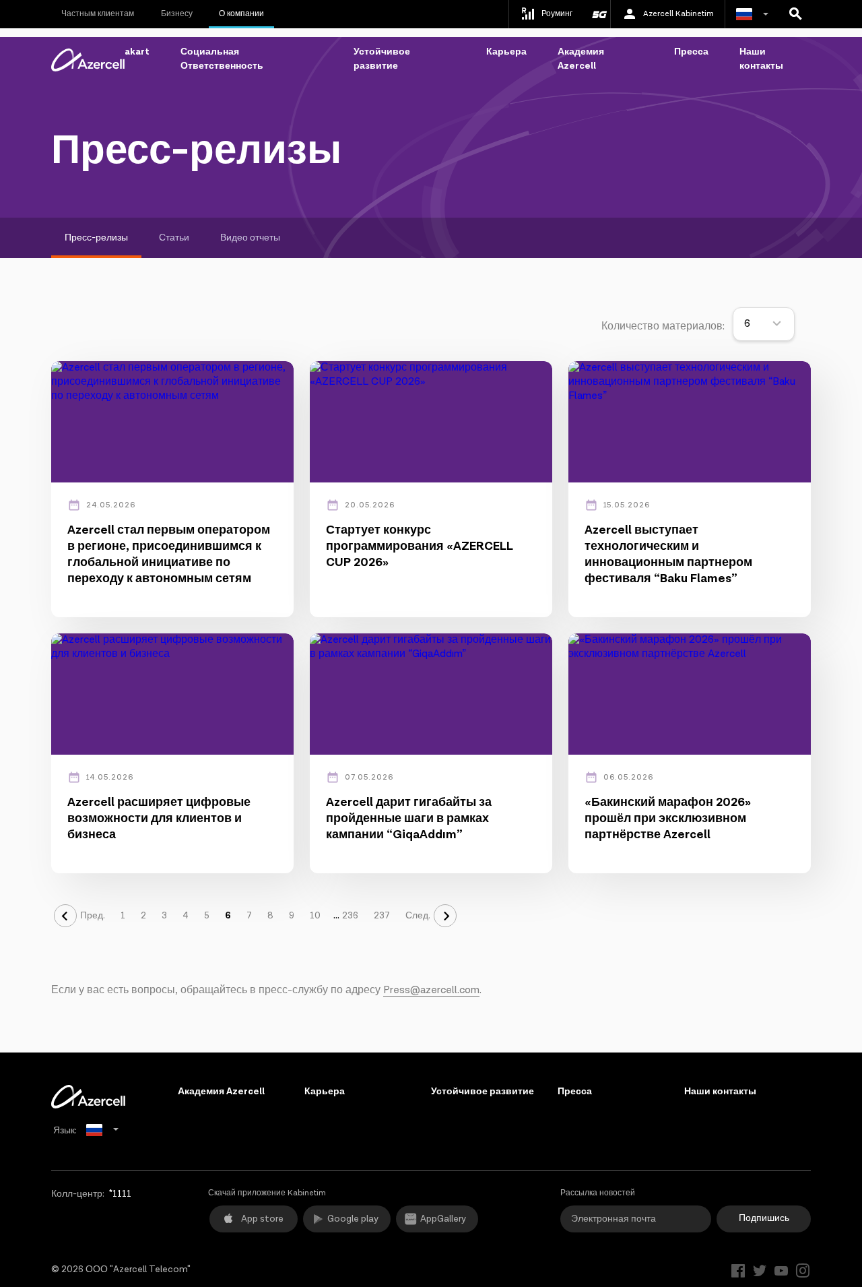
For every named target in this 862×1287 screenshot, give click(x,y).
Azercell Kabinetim (678, 14)
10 (315, 916)
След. (417, 916)
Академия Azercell (581, 59)
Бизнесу (177, 14)
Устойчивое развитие (382, 59)
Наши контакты (761, 59)
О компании (241, 14)
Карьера (506, 52)
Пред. (92, 916)
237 (382, 916)
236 (350, 916)
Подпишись (764, 1218)
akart (137, 52)
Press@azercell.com (431, 990)
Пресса (691, 52)
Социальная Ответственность (221, 59)
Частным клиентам (97, 14)
